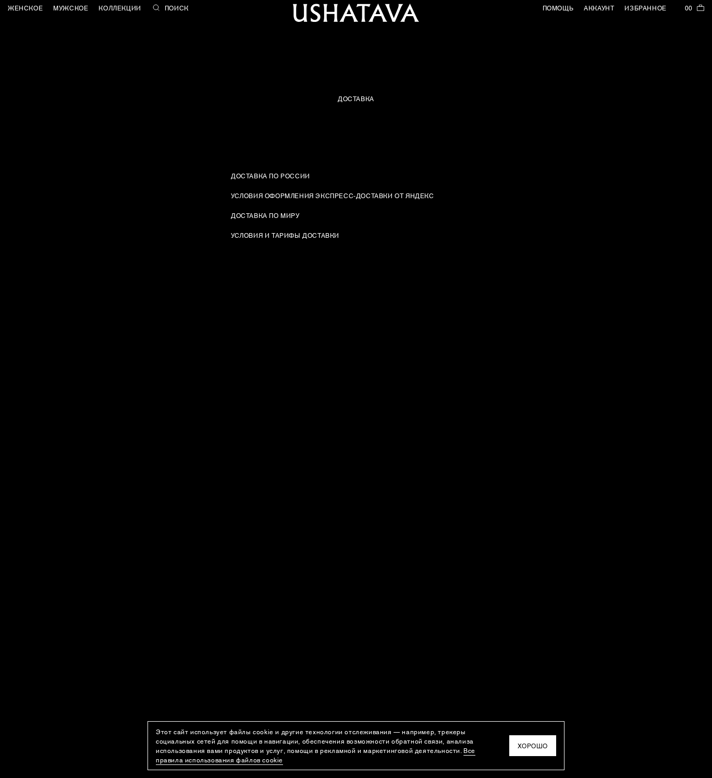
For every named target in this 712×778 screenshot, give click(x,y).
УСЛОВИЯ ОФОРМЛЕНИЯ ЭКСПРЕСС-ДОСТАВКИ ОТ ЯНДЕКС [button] (332, 195)
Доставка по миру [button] (265, 215)
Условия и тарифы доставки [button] (285, 234)
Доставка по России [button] (270, 175)
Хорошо (533, 745)
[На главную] (356, 13)
